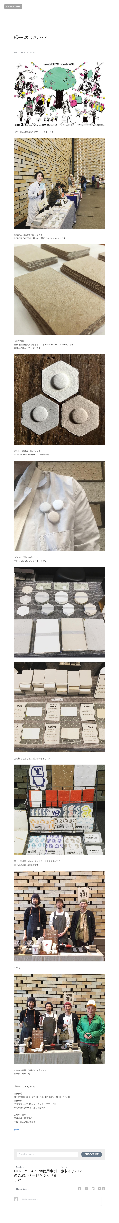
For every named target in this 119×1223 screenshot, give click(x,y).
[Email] (99, 1188)
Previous (20, 1167)
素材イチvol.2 (71, 1171)
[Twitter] (86, 1188)
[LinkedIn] (93, 1188)
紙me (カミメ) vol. (29, 37)
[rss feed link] (103, 1188)
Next (63, 1167)
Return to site (14, 6)
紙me (16, 1130)
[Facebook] (79, 1188)
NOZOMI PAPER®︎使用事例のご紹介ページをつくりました (35, 1175)
